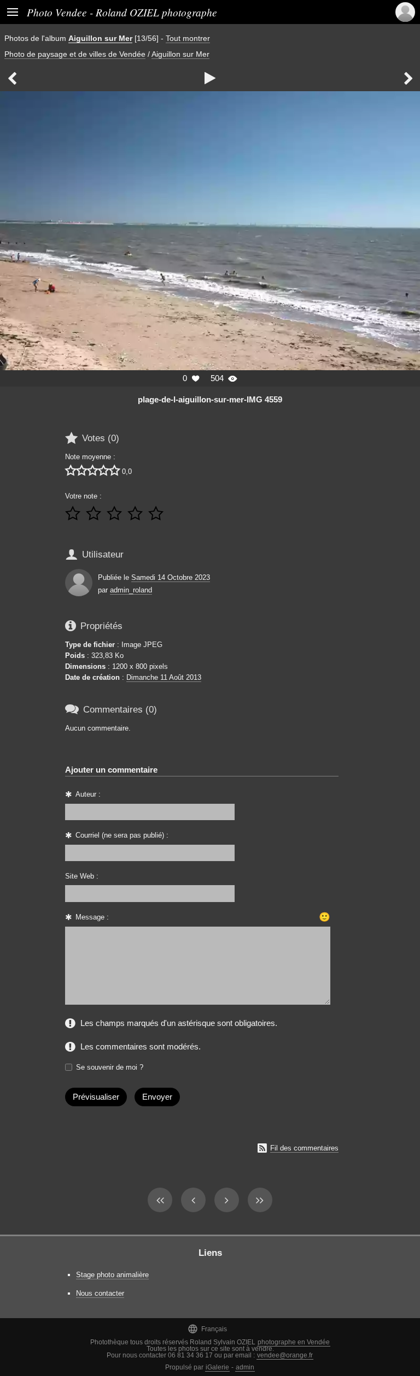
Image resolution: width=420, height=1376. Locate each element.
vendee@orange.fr (285, 1355)
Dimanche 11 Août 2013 (163, 677)
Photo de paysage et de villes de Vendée (74, 54)
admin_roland (131, 590)
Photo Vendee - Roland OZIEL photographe (122, 12)
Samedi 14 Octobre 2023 (170, 577)
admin (245, 1367)
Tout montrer (188, 38)
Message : (92, 917)
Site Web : (81, 876)
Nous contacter (100, 1293)
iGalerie (217, 1367)
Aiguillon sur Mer (100, 38)
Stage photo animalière (112, 1275)
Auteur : (88, 794)
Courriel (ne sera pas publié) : (121, 835)
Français (207, 1329)
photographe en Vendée (294, 1342)
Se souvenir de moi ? (109, 1067)
